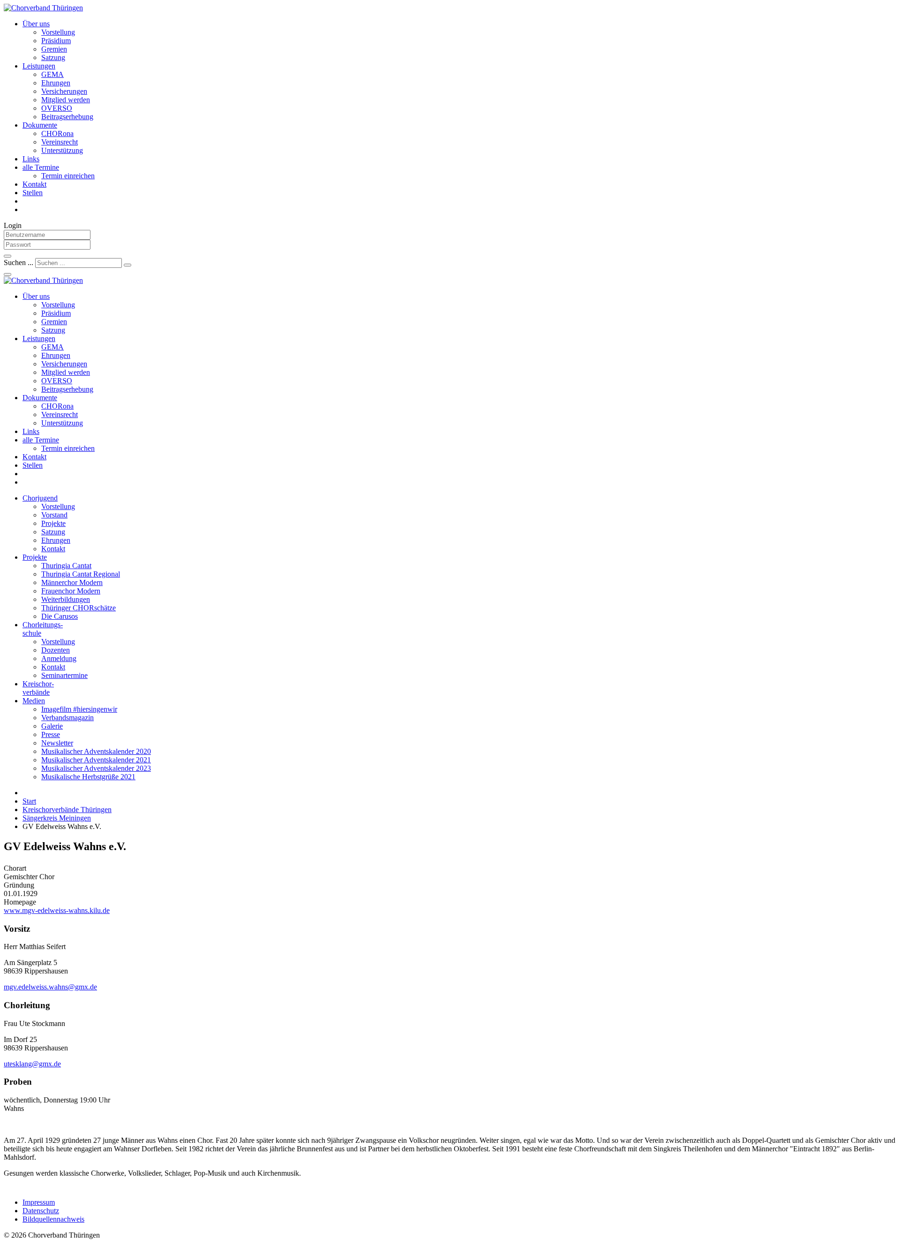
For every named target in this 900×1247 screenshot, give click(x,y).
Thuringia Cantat (66, 566)
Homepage (20, 902)
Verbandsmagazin (67, 718)
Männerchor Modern (72, 582)
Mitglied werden (65, 100)
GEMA (52, 74)
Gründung (19, 885)
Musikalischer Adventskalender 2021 (96, 760)
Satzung (53, 57)
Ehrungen (55, 83)
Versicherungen (64, 91)
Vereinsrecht (59, 142)
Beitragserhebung (67, 117)
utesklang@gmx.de (32, 1064)
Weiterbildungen (65, 599)
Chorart (15, 868)
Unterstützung (62, 150)
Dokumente (39, 125)
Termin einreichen (68, 176)
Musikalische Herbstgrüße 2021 (88, 777)
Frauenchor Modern (70, 591)
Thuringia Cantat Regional (80, 574)
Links (30, 159)
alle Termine (40, 167)
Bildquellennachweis (53, 1219)
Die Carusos (59, 616)
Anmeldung (58, 658)
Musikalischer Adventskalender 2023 (96, 768)
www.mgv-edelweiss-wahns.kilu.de (57, 910)
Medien (33, 701)
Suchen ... (18, 262)
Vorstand (54, 515)
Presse (50, 734)
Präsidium (56, 41)
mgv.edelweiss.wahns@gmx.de (50, 987)
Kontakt (34, 184)
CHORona (57, 133)
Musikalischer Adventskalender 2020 (96, 751)
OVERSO (56, 108)
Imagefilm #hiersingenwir (79, 709)
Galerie (52, 726)
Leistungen (38, 66)
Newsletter (57, 743)
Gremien (54, 49)
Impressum (38, 1202)
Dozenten (55, 650)
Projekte (53, 523)
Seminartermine (64, 675)
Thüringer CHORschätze (78, 608)
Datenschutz (40, 1211)
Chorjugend (40, 498)
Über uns (36, 24)
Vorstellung (58, 32)
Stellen (32, 193)
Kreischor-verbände (38, 688)
